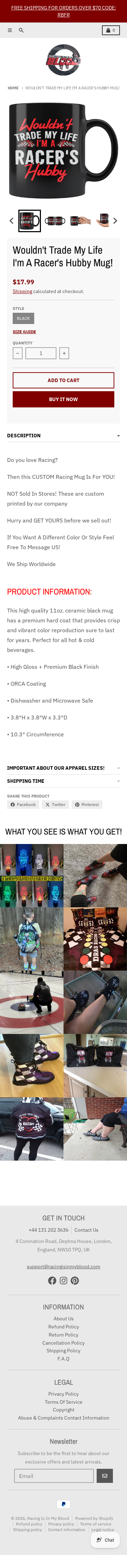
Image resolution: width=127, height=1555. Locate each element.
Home (13, 87)
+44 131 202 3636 (48, 1230)
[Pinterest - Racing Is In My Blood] (75, 1280)
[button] (29, 221)
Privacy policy (61, 1524)
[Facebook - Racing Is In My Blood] (52, 1280)
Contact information (66, 1529)
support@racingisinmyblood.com (63, 1266)
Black (23, 318)
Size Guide (24, 331)
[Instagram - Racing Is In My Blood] (63, 1280)
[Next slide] (115, 221)
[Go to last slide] (12, 221)
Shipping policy (27, 1529)
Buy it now (63, 399)
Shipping (22, 291)
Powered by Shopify (94, 1518)
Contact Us (86, 1230)
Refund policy (29, 1524)
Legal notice (102, 1529)
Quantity (22, 343)
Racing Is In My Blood (48, 1518)
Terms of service (95, 1524)
